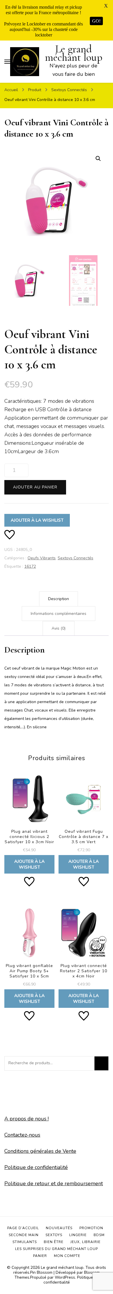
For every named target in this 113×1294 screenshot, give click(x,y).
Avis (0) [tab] (58, 628)
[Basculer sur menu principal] (7, 62)
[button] (98, 158)
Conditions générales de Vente (40, 1151)
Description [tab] (58, 599)
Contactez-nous (22, 1134)
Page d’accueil (23, 1228)
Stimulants (24, 1242)
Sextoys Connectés (75, 558)
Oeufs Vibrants (42, 558)
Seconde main (24, 1235)
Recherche (101, 1063)
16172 (30, 566)
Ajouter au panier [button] (29, 822)
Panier (40, 1255)
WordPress (65, 1277)
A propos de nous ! (26, 1118)
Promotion (91, 1228)
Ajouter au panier (35, 487)
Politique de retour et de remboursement (53, 1183)
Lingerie (78, 1235)
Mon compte (67, 1255)
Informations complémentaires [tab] (58, 613)
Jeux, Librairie (85, 1242)
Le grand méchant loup (73, 53)
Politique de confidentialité (36, 1167)
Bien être (53, 1242)
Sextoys (53, 1235)
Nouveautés (59, 1228)
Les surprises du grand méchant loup (56, 1249)
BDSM (99, 1235)
